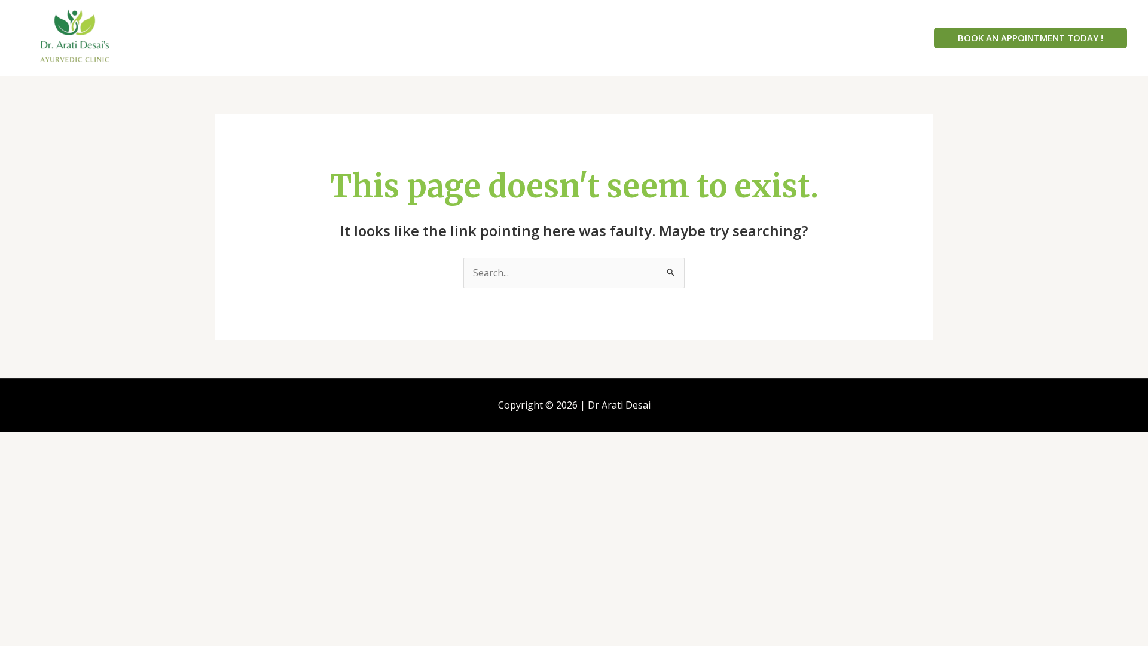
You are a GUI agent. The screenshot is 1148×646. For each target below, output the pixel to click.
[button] (1030, 38)
